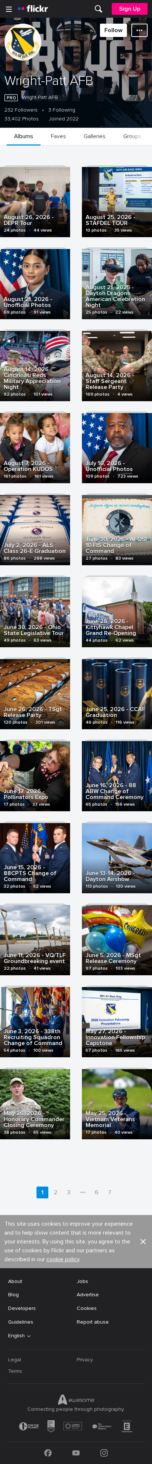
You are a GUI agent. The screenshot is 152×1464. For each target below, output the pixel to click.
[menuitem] (98, 9)
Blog (13, 1294)
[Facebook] (48, 1452)
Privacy (85, 1359)
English (16, 1336)
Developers (22, 1308)
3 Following (61, 110)
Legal (14, 1359)
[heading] (33, 9)
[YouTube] (76, 1452)
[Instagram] (104, 1452)
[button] (143, 1241)
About (15, 1281)
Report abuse (93, 1322)
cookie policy (62, 1259)
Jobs (82, 1281)
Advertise (88, 1294)
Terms (15, 1371)
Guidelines (20, 1322)
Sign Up (129, 9)
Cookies (87, 1308)
